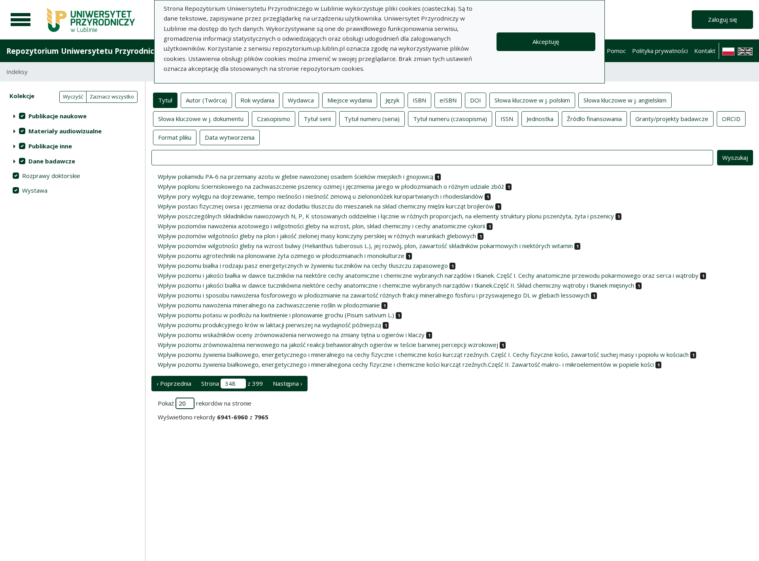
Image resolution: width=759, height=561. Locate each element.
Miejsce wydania (349, 100)
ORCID (731, 119)
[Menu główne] (20, 19)
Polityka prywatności (660, 51)
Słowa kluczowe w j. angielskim (624, 100)
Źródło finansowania (594, 119)
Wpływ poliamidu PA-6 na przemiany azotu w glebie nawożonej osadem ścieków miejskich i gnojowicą (295, 176)
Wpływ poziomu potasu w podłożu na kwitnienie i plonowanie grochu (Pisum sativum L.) (276, 315)
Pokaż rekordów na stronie (204, 403)
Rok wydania (257, 100)
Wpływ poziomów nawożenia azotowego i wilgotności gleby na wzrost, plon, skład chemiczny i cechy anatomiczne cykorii (321, 226)
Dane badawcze (51, 161)
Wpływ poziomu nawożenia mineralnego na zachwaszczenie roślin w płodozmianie (269, 305)
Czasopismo (273, 119)
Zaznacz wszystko (112, 96)
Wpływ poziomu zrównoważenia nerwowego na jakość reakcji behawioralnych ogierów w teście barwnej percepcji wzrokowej (328, 345)
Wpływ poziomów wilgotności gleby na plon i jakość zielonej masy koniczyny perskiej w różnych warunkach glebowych (317, 236)
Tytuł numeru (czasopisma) (450, 119)
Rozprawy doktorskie (51, 176)
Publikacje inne (50, 146)
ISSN (506, 119)
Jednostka (540, 119)
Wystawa (34, 190)
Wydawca (301, 100)
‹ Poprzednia (174, 383)
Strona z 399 (232, 383)
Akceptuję (545, 41)
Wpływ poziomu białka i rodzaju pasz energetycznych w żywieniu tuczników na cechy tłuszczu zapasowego (303, 265)
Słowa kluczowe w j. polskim (532, 100)
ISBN (419, 100)
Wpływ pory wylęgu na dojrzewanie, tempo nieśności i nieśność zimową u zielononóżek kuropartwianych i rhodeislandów (320, 196)
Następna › (287, 383)
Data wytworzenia (230, 137)
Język (392, 100)
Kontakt (705, 51)
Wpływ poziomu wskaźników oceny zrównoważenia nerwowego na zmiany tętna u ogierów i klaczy (291, 335)
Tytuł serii (317, 119)
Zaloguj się (722, 19)
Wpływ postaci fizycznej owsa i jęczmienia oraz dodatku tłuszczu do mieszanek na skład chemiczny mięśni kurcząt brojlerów (326, 206)
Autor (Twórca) (206, 100)
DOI (475, 100)
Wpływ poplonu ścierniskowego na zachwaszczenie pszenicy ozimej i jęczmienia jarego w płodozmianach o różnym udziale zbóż (331, 186)
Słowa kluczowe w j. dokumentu (201, 119)
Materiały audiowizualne (65, 131)
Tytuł (165, 100)
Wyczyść (73, 96)
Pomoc (616, 51)
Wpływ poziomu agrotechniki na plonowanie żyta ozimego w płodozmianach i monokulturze (281, 256)
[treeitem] (72, 116)
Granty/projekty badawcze (671, 119)
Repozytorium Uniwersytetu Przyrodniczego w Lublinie (109, 51)
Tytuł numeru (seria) (372, 119)
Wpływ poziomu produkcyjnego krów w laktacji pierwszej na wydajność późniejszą (269, 325)
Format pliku (174, 137)
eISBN (448, 100)
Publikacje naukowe (57, 116)
